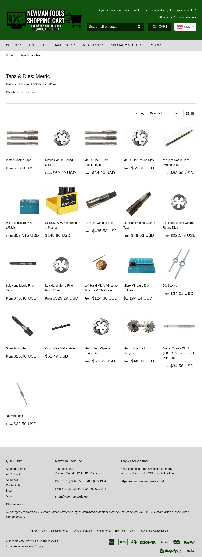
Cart (162, 26)
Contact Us (13, 485)
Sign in (163, 17)
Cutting (13, 45)
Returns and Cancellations (154, 530)
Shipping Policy (59, 530)
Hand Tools (64, 45)
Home (9, 55)
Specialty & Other (126, 45)
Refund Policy (103, 530)
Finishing (37, 45)
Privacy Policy (38, 530)
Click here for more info (21, 92)
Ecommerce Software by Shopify (25, 546)
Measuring (92, 45)
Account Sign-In (16, 468)
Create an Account (185, 17)
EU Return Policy (125, 530)
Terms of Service (82, 530)
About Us (12, 479)
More (155, 45)
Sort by (139, 113)
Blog (9, 490)
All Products (14, 474)
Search (10, 496)
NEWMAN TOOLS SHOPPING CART (36, 541)
